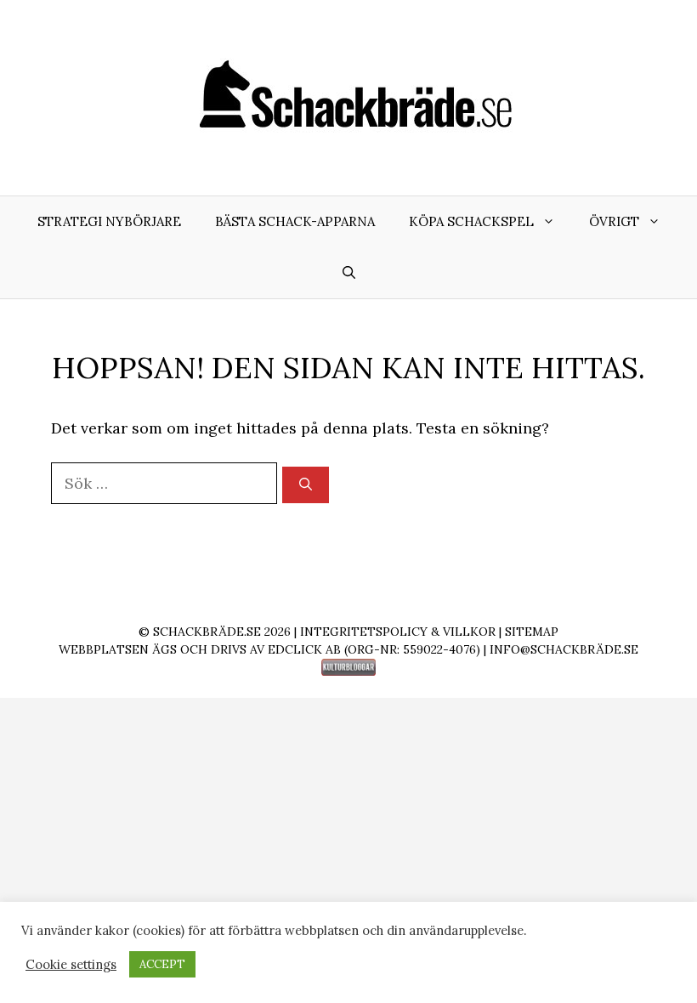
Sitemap (531, 631)
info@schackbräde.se (564, 649)
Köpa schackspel (471, 221)
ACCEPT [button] (162, 964)
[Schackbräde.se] (348, 96)
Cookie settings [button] (71, 964)
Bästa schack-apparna (295, 221)
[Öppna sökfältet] (349, 272)
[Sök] (305, 485)
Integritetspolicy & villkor (398, 631)
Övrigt (614, 221)
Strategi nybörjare (109, 221)
